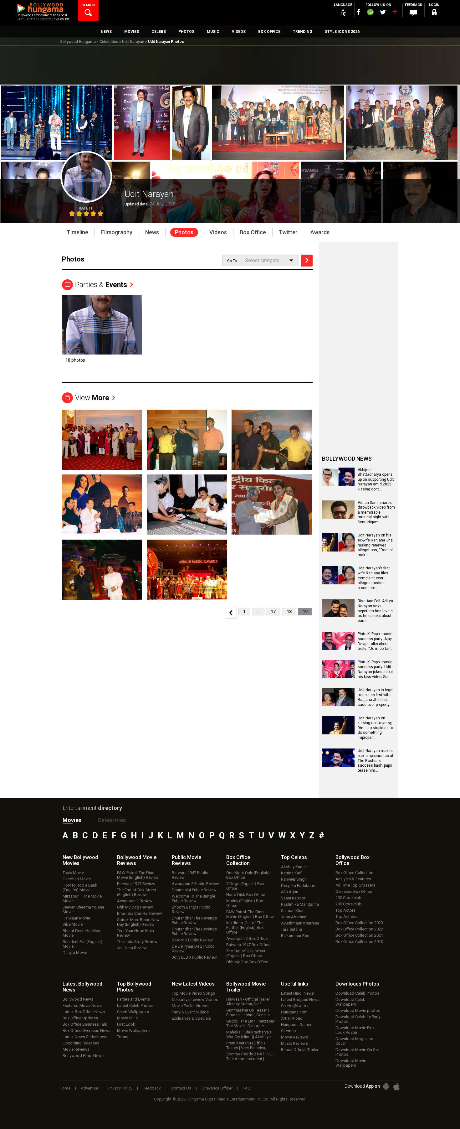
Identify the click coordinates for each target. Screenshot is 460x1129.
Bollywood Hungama (78, 41)
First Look (126, 1024)
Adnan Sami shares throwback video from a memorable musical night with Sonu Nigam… (376, 512)
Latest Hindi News (297, 993)
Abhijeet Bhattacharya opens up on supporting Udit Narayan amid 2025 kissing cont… (376, 479)
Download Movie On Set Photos (357, 1052)
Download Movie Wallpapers (350, 1063)
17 (273, 611)
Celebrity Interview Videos (195, 999)
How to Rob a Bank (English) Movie (80, 887)
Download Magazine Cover (354, 1041)
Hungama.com (294, 1012)
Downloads (357, 984)
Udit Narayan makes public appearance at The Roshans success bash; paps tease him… (375, 760)
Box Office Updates (80, 1018)
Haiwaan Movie (76, 918)
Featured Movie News (82, 1005)
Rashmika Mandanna (300, 904)
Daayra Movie (75, 952)
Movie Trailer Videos (190, 1005)
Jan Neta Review (132, 947)
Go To (232, 261)
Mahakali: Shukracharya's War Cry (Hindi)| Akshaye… (249, 1034)
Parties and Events (133, 999)
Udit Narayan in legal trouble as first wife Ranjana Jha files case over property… (375, 697)
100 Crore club (348, 897)
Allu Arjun (289, 891)
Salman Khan (292, 910)
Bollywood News (78, 999)
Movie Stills (127, 1018)
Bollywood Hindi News (83, 1055)
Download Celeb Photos (357, 993)
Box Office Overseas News (86, 1030)
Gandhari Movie (77, 879)
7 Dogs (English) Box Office (245, 886)
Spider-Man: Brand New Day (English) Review (138, 922)
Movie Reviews (76, 1049)
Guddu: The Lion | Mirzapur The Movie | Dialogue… (250, 1023)
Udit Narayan (133, 41)
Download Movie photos (357, 1010)
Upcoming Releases (81, 1043)
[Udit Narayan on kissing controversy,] (338, 732)
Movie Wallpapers (133, 1030)
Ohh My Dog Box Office (247, 962)
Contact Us (181, 1088)
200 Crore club (348, 904)
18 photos (75, 360)
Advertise (89, 1088)
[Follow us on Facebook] (358, 12)
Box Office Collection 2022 (359, 929)
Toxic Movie (73, 872)
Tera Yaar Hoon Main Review (135, 933)
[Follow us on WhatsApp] (370, 13)
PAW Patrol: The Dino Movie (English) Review (138, 875)
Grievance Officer (217, 1088)
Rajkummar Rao (295, 935)
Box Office (238, 860)
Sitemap (288, 1030)
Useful (294, 984)
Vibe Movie (73, 924)
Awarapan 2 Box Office (247, 938)
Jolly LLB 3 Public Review (194, 957)
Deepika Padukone (298, 885)
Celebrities (109, 41)
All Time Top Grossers (355, 885)
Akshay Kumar (294, 866)
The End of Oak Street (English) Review (136, 892)
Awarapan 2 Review (134, 901)
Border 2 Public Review (192, 940)
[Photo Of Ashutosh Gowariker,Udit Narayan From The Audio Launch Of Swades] (272, 439)
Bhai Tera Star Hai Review (139, 913)
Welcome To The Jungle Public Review (193, 898)
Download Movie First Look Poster (355, 1030)
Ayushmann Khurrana (300, 923)
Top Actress (346, 916)
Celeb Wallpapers (133, 1011)
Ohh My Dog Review (135, 907)
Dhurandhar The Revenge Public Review (194, 920)
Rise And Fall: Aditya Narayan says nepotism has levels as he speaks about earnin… (375, 611)
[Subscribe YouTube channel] (394, 13)
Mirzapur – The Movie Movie (82, 898)
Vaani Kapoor (293, 898)
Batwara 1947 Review (136, 883)
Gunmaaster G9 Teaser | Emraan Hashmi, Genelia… (249, 1012)
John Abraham (294, 916)
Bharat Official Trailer (299, 1049)
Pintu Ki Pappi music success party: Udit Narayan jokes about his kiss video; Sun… (375, 669)
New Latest (193, 984)
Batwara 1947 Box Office (248, 944)
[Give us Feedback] (413, 13)
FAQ (246, 1088)
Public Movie (186, 860)
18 (289, 611)
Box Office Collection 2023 (359, 922)
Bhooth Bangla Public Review (191, 909)
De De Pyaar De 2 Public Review (193, 948)
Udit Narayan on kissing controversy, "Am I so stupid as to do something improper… (375, 728)
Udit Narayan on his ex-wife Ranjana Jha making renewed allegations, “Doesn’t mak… (376, 545)
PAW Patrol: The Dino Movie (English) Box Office (250, 914)
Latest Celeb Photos (135, 1005)
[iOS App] (396, 1086)
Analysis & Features (353, 879)
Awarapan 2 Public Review (195, 883)
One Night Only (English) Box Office (248, 875)
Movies (72, 820)
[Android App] (386, 1086)
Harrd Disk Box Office (245, 894)
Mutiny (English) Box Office (244, 903)
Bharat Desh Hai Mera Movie (82, 933)
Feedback (152, 1088)
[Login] (434, 13)
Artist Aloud (292, 1018)
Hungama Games (296, 1024)
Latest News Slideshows (85, 1036)
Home (64, 1088)
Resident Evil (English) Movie (82, 944)
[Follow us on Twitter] (383, 12)
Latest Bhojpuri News (300, 999)
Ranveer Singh (294, 879)
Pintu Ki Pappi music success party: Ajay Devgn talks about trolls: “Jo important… (376, 641)
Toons (122, 1036)
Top (294, 857)
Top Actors (345, 910)
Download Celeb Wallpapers (350, 1002)
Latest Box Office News (84, 1011)
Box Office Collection (354, 872)
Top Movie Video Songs (193, 993)
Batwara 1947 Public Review (190, 875)
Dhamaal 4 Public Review (194, 890)
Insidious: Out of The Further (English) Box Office (244, 927)
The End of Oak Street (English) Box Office (245, 953)
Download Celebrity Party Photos (358, 1019)
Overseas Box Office (353, 891)
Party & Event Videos (190, 1012)
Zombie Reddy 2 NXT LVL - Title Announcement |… (250, 1056)
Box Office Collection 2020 (359, 941)
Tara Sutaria (291, 929)
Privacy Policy (120, 1088)
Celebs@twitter (295, 1005)
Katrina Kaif (291, 873)
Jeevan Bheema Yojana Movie (83, 909)
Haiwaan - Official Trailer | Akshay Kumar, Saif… (249, 1001)
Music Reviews (294, 1043)
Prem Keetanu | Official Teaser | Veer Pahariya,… (247, 1045)
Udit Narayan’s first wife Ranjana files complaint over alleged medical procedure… (374, 578)
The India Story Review (137, 941)
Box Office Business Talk (85, 1024)
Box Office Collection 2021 (359, 935)
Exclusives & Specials (191, 1018)
